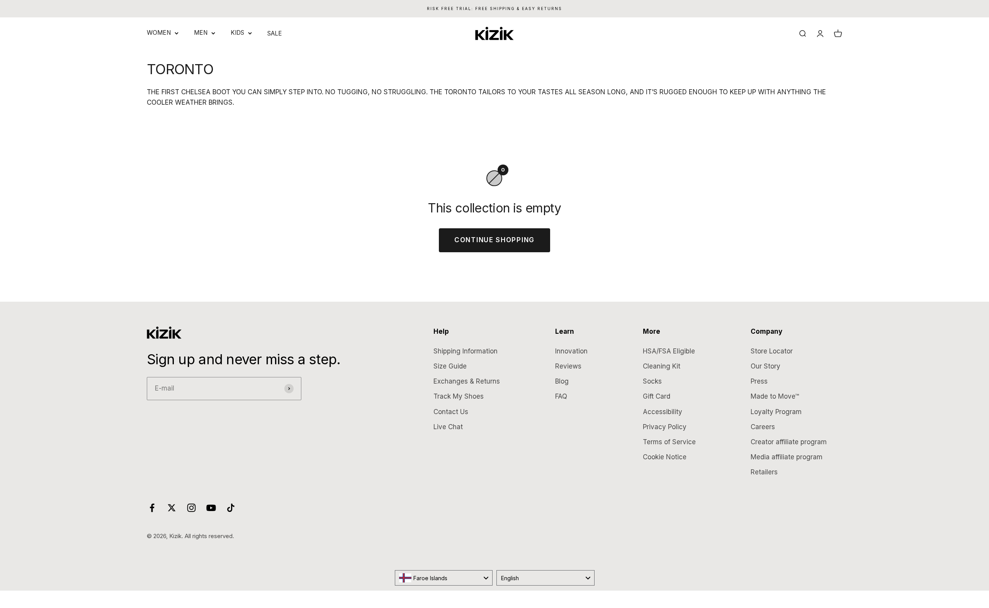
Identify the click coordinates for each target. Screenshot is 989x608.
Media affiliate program (786, 457)
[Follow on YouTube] (211, 508)
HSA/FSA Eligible (669, 351)
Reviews (568, 366)
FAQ (561, 396)
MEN (200, 32)
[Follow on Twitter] (172, 508)
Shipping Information (465, 351)
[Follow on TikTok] (231, 508)
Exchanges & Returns (466, 381)
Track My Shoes (458, 396)
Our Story (765, 366)
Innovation (571, 351)
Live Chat (448, 427)
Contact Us (450, 412)
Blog (562, 381)
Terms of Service (669, 442)
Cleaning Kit (661, 366)
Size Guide (450, 366)
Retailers (764, 472)
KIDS (237, 32)
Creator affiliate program (789, 442)
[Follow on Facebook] (152, 508)
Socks (652, 381)
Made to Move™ (775, 396)
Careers (763, 427)
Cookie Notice (665, 457)
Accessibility (662, 412)
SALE (274, 33)
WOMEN (159, 32)
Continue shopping (494, 240)
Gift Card (656, 396)
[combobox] (444, 578)
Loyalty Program (776, 412)
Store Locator (772, 351)
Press (759, 381)
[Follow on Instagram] (191, 508)
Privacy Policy (665, 427)
